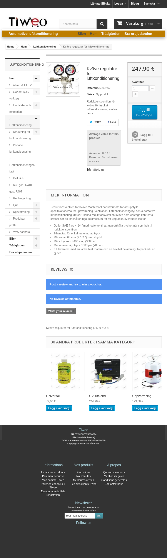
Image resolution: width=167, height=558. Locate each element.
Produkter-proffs (17, 222)
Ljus (15, 205)
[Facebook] (70, 529)
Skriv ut (98, 169)
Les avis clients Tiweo (84, 484)
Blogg (135, 3)
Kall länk (18, 178)
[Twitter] (76, 529)
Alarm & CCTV (22, 85)
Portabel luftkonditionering (20, 148)
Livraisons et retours (53, 472)
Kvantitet (138, 82)
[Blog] (90, 529)
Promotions (83, 472)
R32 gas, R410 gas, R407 (20, 188)
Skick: (91, 94)
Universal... (54, 396)
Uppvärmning (21, 211)
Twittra (96, 122)
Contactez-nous (114, 484)
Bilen (12, 238)
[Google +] (83, 529)
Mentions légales (114, 476)
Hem (12, 78)
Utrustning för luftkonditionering (20, 135)
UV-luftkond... (98, 396)
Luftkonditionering (20, 125)
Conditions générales (114, 480)
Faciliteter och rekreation (20, 108)
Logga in (120, 3)
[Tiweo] (29, 22)
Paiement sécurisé (53, 476)
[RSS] (97, 529)
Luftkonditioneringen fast (22, 168)
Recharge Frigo (22, 198)
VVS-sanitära (21, 232)
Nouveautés (83, 476)
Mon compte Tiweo (53, 480)
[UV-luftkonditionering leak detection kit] (108, 371)
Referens (93, 88)
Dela (112, 122)
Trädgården (17, 245)
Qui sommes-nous (114, 472)
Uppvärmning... (143, 396)
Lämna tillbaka (100, 3)
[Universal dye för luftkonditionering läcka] (65, 371)
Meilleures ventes (83, 480)
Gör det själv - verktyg (20, 95)
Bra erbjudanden (20, 252)
